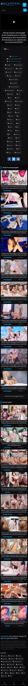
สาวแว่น (11, 116)
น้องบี (10, 109)
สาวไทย (23, 667)
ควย (19, 94)
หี (18, 116)
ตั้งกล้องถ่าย (9, 101)
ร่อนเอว (18, 112)
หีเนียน (10, 127)
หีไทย (18, 127)
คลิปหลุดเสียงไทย (18, 661)
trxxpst (7, 626)
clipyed (16, 56)
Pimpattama (7, 470)
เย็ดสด (10, 138)
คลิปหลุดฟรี (14, 83)
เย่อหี (18, 138)
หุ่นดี (24, 673)
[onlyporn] (11, 4)
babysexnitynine (7, 514)
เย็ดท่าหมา (17, 134)
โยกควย (9, 152)
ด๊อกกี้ (18, 98)
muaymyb (7, 447)
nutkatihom (7, 559)
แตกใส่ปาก (11, 149)
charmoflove (7, 581)
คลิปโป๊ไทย (11, 94)
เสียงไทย (4, 676)
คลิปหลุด (12, 659)
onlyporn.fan (9, 68)
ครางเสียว (5, 659)
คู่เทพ (10, 98)
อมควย (10, 131)
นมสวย (10, 105)
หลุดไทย (21, 670)
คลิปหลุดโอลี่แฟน (10, 90)
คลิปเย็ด (20, 90)
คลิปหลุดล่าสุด (20, 659)
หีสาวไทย (11, 123)
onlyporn (12, 656)
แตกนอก (10, 145)
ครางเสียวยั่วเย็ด (14, 79)
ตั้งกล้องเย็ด (19, 101)
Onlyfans (5, 656)
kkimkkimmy (7, 425)
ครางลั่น (18, 76)
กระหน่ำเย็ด (19, 68)
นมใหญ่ (18, 105)
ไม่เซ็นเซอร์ (18, 152)
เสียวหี (18, 141)
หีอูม (19, 123)
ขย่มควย (10, 76)
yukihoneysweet (7, 537)
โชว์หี (19, 149)
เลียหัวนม (11, 141)
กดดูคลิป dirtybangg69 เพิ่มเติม (14, 396)
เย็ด (10, 134)
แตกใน (18, 145)
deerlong (7, 492)
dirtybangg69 (17, 61)
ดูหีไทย (4, 664)
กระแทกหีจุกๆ (19, 72)
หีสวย (18, 120)
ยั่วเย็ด (17, 109)
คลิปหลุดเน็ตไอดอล (14, 87)
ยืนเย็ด (10, 112)
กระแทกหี (9, 72)
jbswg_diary (7, 603)
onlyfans (9, 65)
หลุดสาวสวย (5, 670)
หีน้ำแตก (11, 120)
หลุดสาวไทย (13, 670)
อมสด (18, 131)
